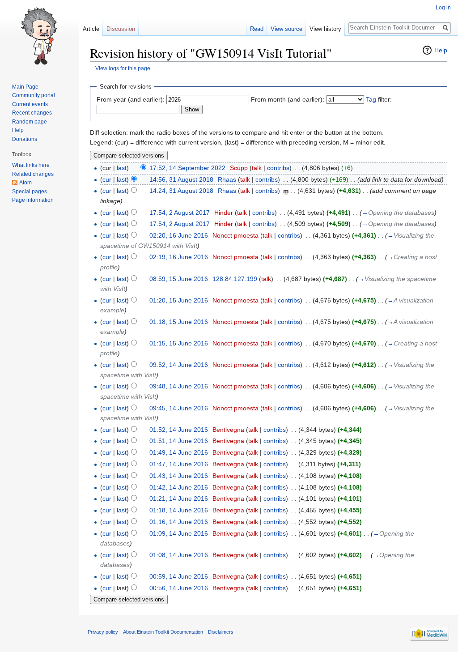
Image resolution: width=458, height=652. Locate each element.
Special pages (29, 191)
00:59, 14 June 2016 (178, 576)
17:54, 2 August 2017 (179, 212)
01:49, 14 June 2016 (178, 452)
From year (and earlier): (131, 99)
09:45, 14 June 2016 (178, 408)
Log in (443, 7)
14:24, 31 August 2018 (181, 190)
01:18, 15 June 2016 (178, 321)
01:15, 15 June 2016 (178, 343)
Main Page (25, 87)
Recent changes (32, 113)
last (122, 167)
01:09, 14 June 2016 (178, 533)
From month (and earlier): (287, 99)
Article (91, 29)
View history (325, 29)
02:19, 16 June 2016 (178, 256)
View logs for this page (122, 68)
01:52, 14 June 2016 (178, 429)
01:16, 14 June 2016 (178, 521)
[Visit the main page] (39, 36)
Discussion (120, 29)
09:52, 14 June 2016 (178, 364)
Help (440, 50)
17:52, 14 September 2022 (187, 167)
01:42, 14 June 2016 (178, 487)
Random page (29, 122)
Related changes (33, 174)
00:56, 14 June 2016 (178, 588)
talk (257, 167)
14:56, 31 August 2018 (181, 179)
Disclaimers (220, 632)
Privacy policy (103, 632)
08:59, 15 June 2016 (178, 278)
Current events (30, 104)
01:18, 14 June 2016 (178, 510)
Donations (24, 139)
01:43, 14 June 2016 (178, 475)
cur (106, 179)
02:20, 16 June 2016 (178, 235)
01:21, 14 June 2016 (178, 498)
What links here (31, 165)
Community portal (33, 95)
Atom (25, 182)
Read (256, 29)
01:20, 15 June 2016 (178, 300)
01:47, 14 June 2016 (178, 464)
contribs (278, 167)
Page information (33, 200)
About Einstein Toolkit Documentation (163, 632)
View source (286, 29)
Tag (371, 99)
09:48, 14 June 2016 (178, 386)
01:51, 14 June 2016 (178, 440)
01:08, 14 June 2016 (178, 554)
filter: (379, 99)
